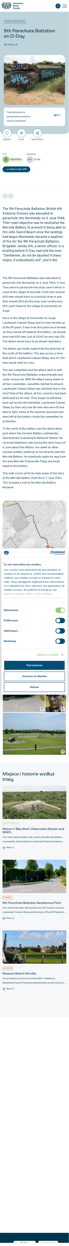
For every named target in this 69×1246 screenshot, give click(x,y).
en (11, 196)
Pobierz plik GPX (18, 169)
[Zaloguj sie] (57, 5)
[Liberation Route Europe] (12, 6)
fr (5, 196)
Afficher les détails (48, 654)
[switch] (60, 620)
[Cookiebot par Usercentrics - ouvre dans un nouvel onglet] (50, 553)
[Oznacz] (7, 133)
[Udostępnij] (37, 133)
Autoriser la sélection (34, 676)
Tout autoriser (34, 665)
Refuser (34, 687)
